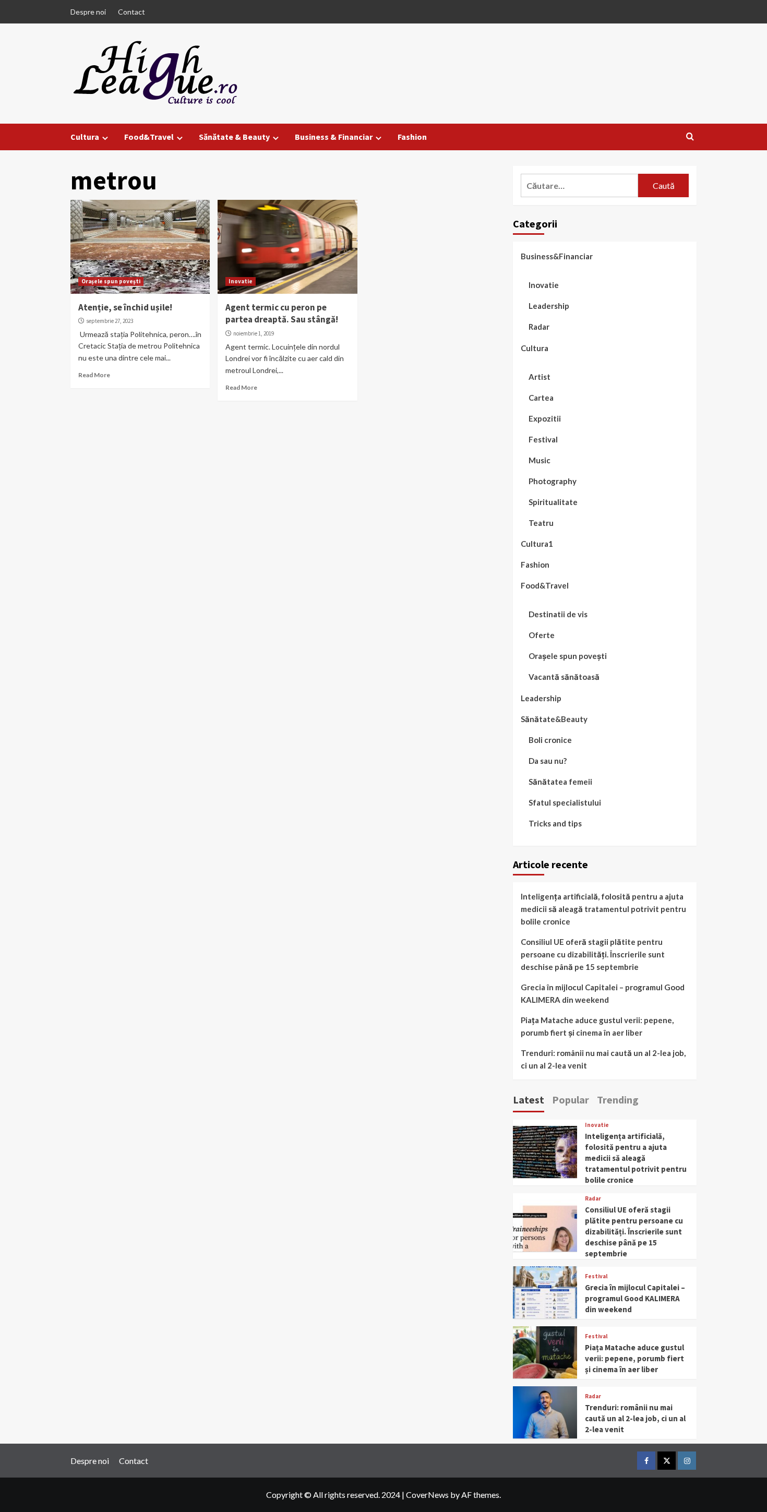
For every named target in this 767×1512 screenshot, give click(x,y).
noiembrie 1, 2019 (253, 333)
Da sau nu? (548, 760)
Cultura (84, 136)
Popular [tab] (570, 1099)
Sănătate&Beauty (554, 718)
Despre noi (88, 11)
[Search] (690, 137)
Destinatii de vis (558, 614)
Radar (539, 326)
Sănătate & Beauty (234, 136)
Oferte (542, 635)
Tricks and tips (555, 823)
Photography (553, 480)
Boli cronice (550, 740)
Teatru (541, 522)
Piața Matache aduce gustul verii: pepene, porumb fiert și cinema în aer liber (597, 1026)
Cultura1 (537, 543)
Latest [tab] (528, 1099)
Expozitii (545, 418)
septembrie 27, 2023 (109, 321)
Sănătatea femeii (560, 781)
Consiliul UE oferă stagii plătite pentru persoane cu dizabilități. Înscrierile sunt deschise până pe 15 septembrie (593, 954)
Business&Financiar (557, 256)
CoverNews (427, 1494)
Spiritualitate (553, 501)
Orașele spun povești (110, 281)
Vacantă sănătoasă (564, 676)
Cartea (541, 397)
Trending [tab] (618, 1099)
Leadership (549, 305)
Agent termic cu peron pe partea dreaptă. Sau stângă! (281, 314)
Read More (94, 375)
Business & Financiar (334, 136)
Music (539, 459)
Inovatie (241, 281)
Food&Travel (149, 136)
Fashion (412, 136)
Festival (543, 438)
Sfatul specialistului (565, 802)
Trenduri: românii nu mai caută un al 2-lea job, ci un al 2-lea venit (603, 1059)
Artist (539, 376)
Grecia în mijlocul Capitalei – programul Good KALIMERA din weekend (603, 993)
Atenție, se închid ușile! (125, 307)
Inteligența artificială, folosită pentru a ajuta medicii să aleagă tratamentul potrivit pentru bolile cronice (603, 909)
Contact (131, 11)
